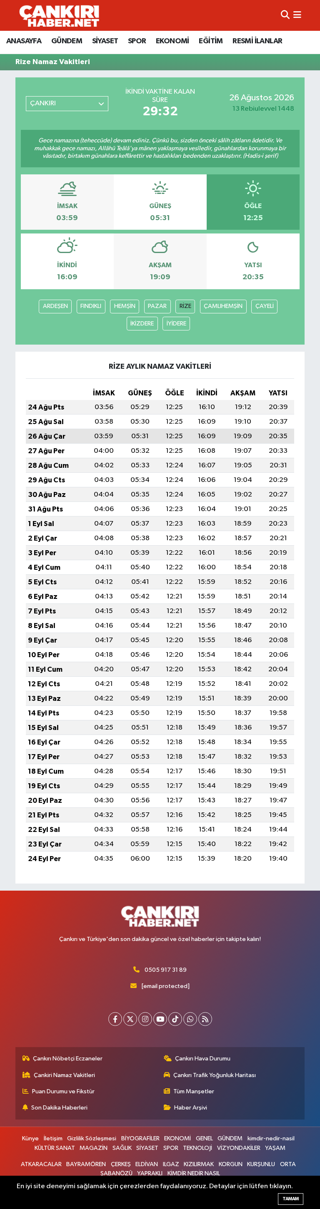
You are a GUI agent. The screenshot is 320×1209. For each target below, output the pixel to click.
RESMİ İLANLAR (257, 41)
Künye (30, 1138)
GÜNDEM (66, 41)
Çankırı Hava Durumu (202, 1058)
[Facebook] (115, 1019)
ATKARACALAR (41, 1164)
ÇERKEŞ (121, 1164)
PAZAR (157, 306)
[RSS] (205, 1019)
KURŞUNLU (261, 1164)
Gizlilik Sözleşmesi (91, 1138)
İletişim (53, 1138)
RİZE (185, 306)
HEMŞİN (124, 306)
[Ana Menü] (297, 15)
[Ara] (285, 15)
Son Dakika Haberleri (59, 1108)
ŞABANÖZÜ (116, 1173)
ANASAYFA (23, 41)
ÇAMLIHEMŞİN (223, 306)
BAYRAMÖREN (86, 1164)
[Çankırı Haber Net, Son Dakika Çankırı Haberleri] (59, 15)
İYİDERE (176, 323)
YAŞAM (275, 1148)
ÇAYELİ (264, 306)
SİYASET (105, 41)
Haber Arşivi (190, 1108)
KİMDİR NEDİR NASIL (194, 1173)
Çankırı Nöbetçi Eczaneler (67, 1058)
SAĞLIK (122, 1148)
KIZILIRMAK (199, 1164)
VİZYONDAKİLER (238, 1148)
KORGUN (230, 1164)
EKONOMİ (172, 41)
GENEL (204, 1138)
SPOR (137, 41)
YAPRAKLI (149, 1173)
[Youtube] (160, 1019)
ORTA (288, 1164)
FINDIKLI (90, 306)
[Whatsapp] (190, 1019)
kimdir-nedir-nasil (271, 1138)
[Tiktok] (175, 1019)
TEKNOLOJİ (197, 1148)
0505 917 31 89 (166, 970)
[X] (130, 1019)
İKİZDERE (142, 323)
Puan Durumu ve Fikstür (63, 1091)
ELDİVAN (146, 1164)
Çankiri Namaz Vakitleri (64, 1075)
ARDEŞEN (55, 306)
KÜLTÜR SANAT (55, 1148)
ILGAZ (171, 1164)
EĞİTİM (210, 41)
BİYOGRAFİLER (140, 1138)
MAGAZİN (94, 1148)
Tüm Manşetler (193, 1091)
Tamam (290, 1199)
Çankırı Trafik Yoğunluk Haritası (214, 1075)
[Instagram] (145, 1019)
